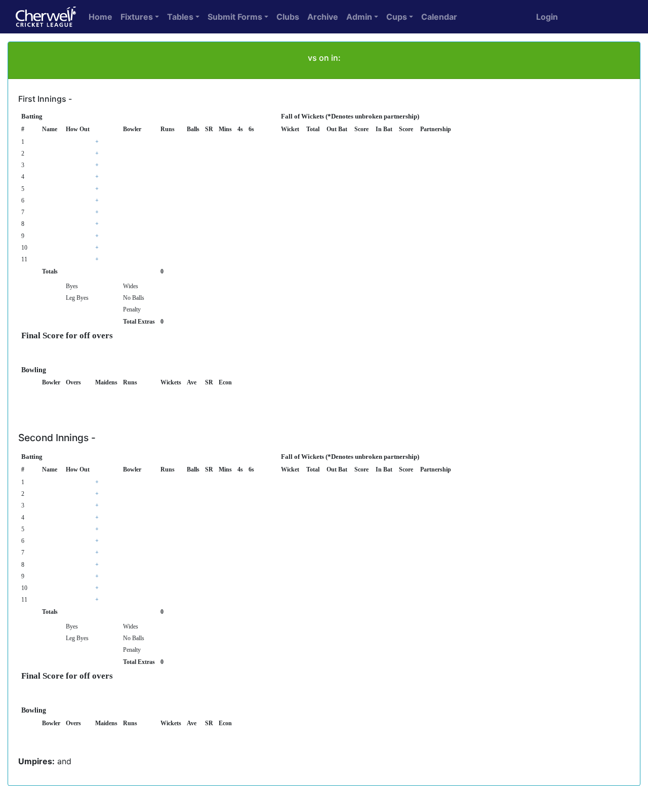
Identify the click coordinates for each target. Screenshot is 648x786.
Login (547, 17)
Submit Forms (235, 17)
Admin (359, 17)
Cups (396, 17)
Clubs (287, 17)
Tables (180, 17)
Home (100, 17)
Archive (322, 17)
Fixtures (136, 17)
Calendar (439, 17)
